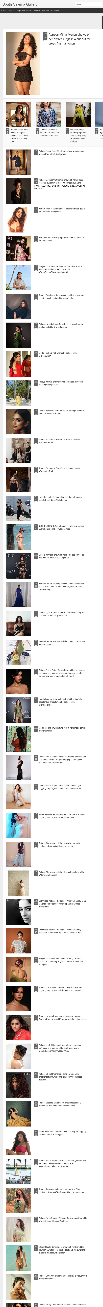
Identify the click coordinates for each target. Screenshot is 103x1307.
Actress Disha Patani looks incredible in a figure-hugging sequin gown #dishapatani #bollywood (60, 989)
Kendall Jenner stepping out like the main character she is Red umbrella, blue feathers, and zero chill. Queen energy (61, 586)
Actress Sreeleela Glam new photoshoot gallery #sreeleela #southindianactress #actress (60, 1104)
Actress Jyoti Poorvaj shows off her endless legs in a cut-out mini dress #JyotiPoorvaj (62, 614)
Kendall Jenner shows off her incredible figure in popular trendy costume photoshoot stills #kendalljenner (60, 701)
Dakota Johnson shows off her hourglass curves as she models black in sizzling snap (61, 556)
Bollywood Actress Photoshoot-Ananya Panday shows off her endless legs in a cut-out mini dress (61, 931)
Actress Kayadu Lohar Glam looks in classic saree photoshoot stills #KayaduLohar (61, 325)
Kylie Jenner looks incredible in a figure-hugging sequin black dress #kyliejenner (60, 498)
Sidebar (37, 10)
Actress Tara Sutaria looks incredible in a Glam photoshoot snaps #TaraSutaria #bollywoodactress (61, 1191)
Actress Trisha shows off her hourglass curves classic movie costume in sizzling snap (20, 135)
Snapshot (45, 10)
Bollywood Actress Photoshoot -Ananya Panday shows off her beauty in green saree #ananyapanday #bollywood (62, 961)
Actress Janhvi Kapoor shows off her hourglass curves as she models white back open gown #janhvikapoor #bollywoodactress (60, 1048)
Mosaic (29, 10)
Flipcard (12, 10)
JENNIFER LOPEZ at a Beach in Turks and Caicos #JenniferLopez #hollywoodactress (61, 527)
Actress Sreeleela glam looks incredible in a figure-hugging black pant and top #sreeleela (61, 297)
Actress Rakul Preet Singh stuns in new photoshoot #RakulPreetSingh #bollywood (61, 152)
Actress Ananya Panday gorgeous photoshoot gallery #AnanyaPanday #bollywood (78, 135)
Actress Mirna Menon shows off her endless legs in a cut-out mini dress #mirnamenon (70, 38)
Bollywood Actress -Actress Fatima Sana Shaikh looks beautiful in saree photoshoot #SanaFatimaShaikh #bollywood (60, 269)
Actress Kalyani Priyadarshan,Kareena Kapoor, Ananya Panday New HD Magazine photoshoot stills (62, 1018)
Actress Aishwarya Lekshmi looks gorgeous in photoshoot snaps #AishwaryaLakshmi (59, 844)
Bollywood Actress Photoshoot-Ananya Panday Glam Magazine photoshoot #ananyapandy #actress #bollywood (62, 903)
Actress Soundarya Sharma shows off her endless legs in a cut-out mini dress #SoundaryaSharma (61, 181)
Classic (4, 10)
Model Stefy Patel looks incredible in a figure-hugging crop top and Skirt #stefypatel (62, 1133)
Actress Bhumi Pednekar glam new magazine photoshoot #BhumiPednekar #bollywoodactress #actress (60, 1076)
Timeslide (55, 10)
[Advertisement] (51, 21)
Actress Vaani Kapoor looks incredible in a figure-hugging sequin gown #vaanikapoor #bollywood (61, 787)
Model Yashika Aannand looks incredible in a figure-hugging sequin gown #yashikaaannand (62, 816)
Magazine (21, 10)
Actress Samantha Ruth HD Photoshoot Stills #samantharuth (49, 132)
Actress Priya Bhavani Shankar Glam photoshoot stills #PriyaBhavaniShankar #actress (63, 1219)
